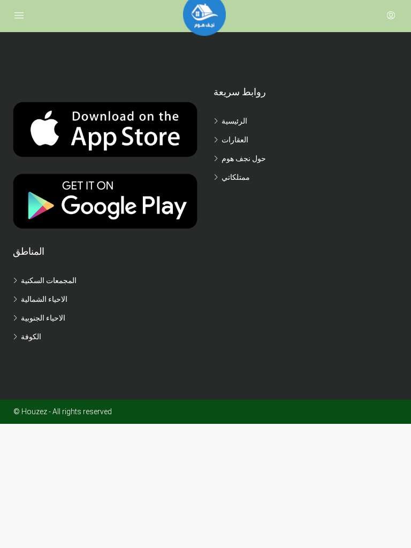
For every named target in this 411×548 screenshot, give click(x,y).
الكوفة (31, 336)
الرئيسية (234, 121)
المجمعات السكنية (49, 280)
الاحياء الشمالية (44, 299)
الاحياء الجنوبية (43, 318)
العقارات (235, 139)
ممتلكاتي (236, 177)
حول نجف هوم (244, 158)
